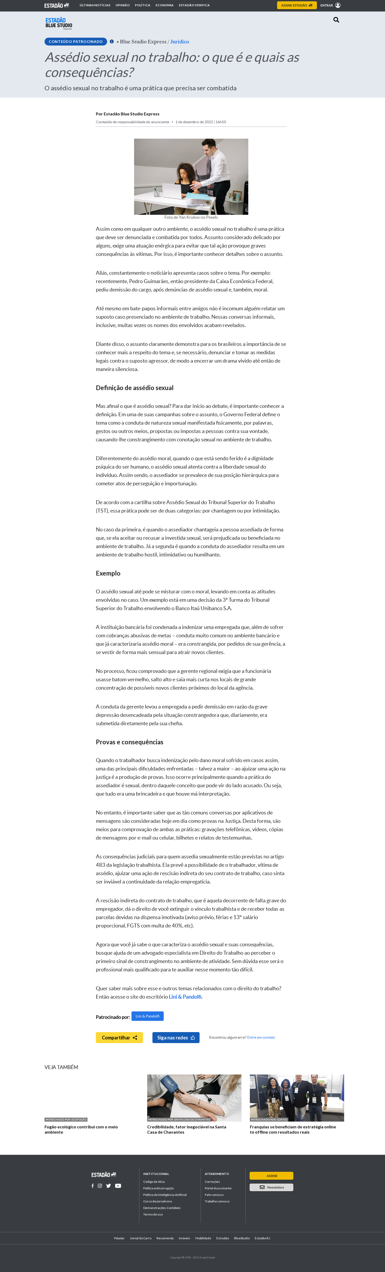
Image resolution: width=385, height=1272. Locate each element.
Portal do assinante (218, 1188)
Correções (212, 1182)
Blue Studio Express (143, 41)
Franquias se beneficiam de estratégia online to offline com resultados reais (293, 1129)
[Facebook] (93, 1186)
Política (142, 5)
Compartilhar (116, 1037)
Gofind (282, 1119)
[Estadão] (57, 5)
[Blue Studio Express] (59, 23)
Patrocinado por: (59, 1119)
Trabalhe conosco (217, 1201)
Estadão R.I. (263, 1238)
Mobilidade (203, 1238)
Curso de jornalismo (157, 1201)
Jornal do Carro (140, 1238)
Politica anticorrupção (158, 1188)
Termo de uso (153, 1214)
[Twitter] (108, 1186)
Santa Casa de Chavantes (192, 1119)
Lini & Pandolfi (148, 1016)
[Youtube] (118, 1186)
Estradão (222, 1238)
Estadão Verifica (194, 5)
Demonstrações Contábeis (162, 1208)
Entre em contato (261, 1037)
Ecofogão (79, 1119)
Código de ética (154, 1182)
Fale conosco (214, 1195)
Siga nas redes (172, 1037)
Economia (165, 5)
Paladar (119, 1238)
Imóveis (184, 1238)
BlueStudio (242, 1238)
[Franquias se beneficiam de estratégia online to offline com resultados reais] (297, 1120)
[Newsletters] (271, 1187)
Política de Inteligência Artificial (165, 1195)
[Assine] (297, 5)
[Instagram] (100, 1186)
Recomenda (165, 1238)
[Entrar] (329, 5)
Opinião (123, 5)
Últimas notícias (95, 5)
